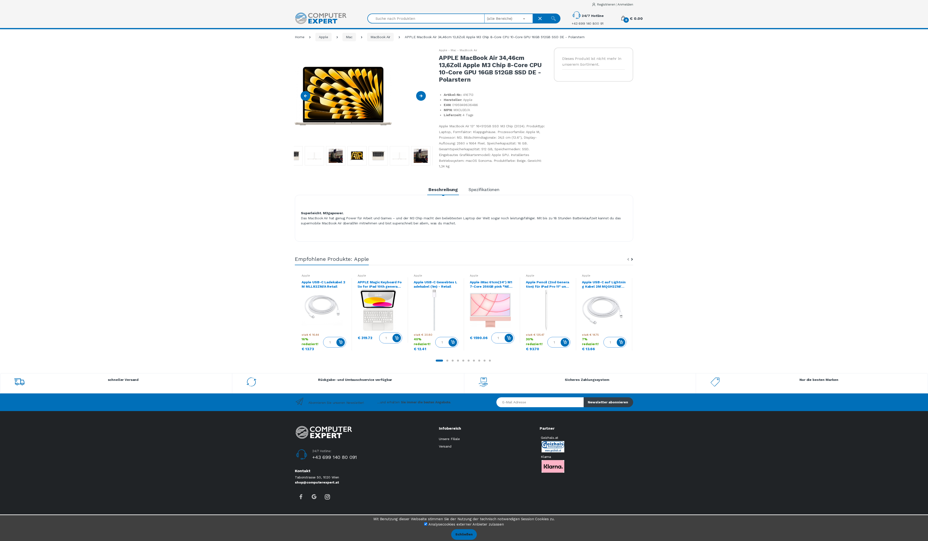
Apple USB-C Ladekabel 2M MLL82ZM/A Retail (323, 284)
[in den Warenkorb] (340, 342)
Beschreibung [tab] (443, 189)
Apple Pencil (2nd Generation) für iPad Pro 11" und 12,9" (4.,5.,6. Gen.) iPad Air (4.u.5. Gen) (548, 284)
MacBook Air (380, 37)
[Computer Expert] (321, 18)
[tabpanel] (324, 314)
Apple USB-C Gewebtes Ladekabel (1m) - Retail (435, 284)
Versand (445, 446)
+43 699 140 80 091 (334, 457)
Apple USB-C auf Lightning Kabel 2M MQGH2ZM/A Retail (604, 284)
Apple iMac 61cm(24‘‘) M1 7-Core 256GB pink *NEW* (491, 284)
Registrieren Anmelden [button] (615, 4)
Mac (349, 37)
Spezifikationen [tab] (484, 189)
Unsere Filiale (449, 439)
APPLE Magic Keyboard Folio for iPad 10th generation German (380, 284)
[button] (509, 18)
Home (299, 37)
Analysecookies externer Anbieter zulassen (466, 524)
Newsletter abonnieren (608, 402)
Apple (323, 37)
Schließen (464, 534)
